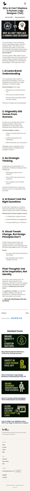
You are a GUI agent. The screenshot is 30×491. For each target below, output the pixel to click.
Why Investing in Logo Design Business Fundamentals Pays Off (14, 375)
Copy (18, 471)
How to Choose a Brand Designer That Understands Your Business (14, 399)
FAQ (3, 463)
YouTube (4, 477)
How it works (5, 461)
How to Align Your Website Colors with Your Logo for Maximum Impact (15, 422)
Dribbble (4, 475)
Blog (3, 452)
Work (3, 444)
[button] (12, 318)
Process (4, 447)
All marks (4, 459)
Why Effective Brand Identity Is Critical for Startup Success (13, 352)
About (4, 449)
